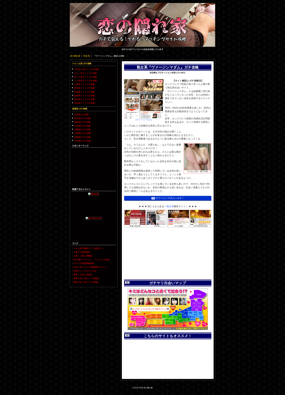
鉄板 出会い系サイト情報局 (86, 278)
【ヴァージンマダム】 (144, 120)
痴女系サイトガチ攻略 (84, 99)
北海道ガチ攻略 (81, 114)
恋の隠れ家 (148, 388)
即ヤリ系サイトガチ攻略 (85, 77)
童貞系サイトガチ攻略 (84, 103)
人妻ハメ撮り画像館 (82, 256)
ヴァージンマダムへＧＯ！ (170, 198)
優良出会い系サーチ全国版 (85, 282)
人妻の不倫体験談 (81, 252)
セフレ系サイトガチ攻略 (85, 73)
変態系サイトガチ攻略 (84, 95)
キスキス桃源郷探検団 (83, 263)
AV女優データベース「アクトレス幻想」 (92, 259)
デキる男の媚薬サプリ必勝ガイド (89, 248)
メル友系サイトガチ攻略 (85, 80)
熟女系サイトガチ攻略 (84, 88)
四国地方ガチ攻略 (82, 137)
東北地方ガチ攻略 (82, 118)
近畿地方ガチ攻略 (82, 129)
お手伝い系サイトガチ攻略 (86, 69)
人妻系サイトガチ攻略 (84, 84)
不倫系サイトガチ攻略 (84, 92)
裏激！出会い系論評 (82, 274)
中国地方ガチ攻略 (82, 133)
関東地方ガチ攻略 (82, 122)
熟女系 (170, 206)
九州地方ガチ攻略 (82, 141)
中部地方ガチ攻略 (82, 126)
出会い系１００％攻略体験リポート (90, 267)
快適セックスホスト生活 (84, 271)
